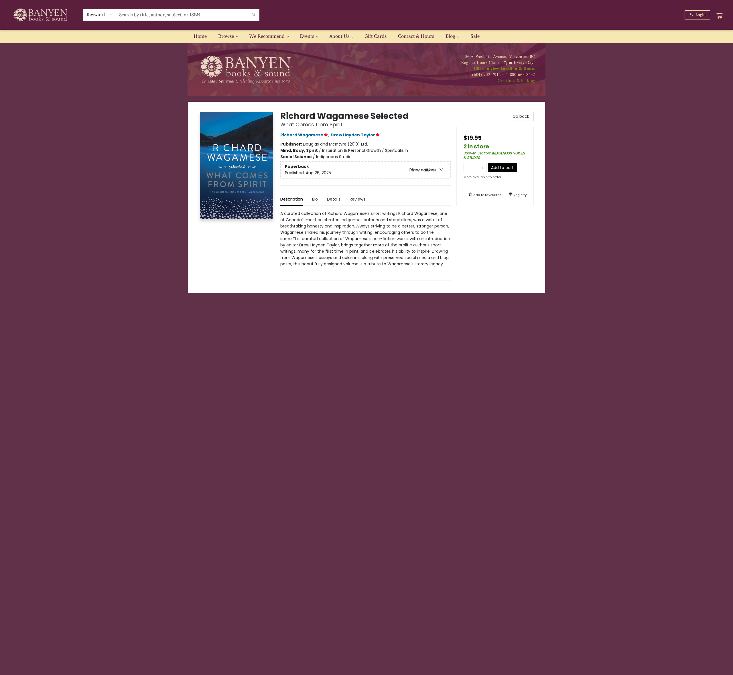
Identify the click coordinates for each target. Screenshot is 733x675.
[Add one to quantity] (482, 167)
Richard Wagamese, (305, 135)
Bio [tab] (315, 199)
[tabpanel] (365, 245)
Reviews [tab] (357, 199)
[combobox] (99, 14)
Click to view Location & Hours (504, 68)
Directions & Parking (515, 80)
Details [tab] (333, 199)
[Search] (253, 15)
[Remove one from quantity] (467, 167)
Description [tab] (291, 199)
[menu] (366, 36)
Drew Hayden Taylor (353, 135)
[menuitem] (200, 36)
